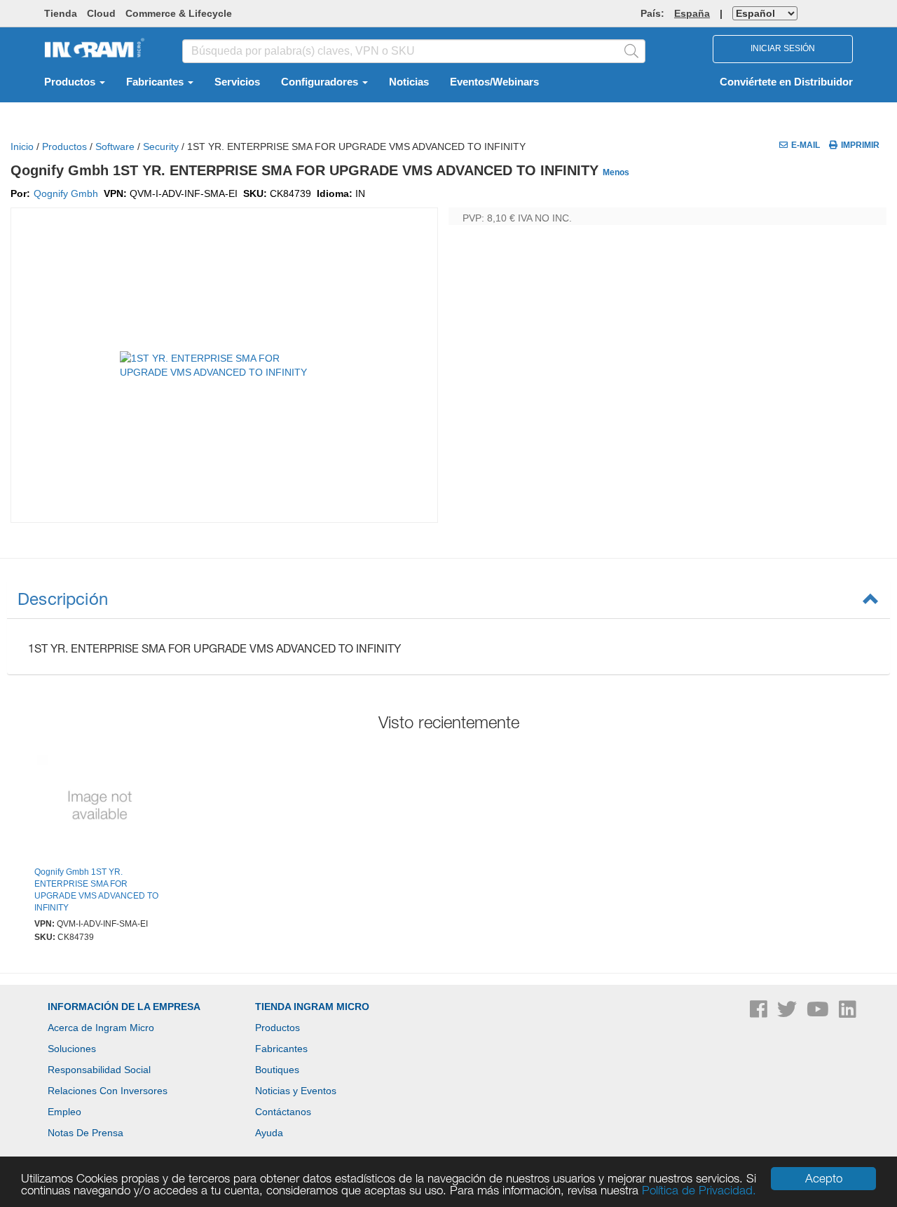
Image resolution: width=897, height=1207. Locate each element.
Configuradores (321, 82)
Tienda (60, 13)
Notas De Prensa (85, 1132)
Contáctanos (283, 1111)
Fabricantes (156, 82)
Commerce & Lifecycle (178, 13)
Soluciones (72, 1048)
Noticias (409, 82)
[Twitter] (788, 1012)
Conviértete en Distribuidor (786, 82)
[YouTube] (819, 1012)
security (161, 146)
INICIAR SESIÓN (783, 48)
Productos (71, 82)
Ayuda (269, 1132)
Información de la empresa (124, 1006)
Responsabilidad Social (99, 1069)
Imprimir (860, 145)
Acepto (823, 1178)
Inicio (22, 146)
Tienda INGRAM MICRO (312, 1006)
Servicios (237, 82)
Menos (616, 172)
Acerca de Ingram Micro (101, 1027)
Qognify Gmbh (66, 193)
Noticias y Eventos (295, 1090)
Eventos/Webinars (494, 82)
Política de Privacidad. (699, 1190)
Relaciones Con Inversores (107, 1090)
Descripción (63, 598)
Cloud (101, 13)
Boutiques (277, 1069)
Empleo (64, 1111)
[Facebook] (760, 1012)
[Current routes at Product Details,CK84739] (99, 806)
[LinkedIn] (847, 1012)
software (115, 146)
